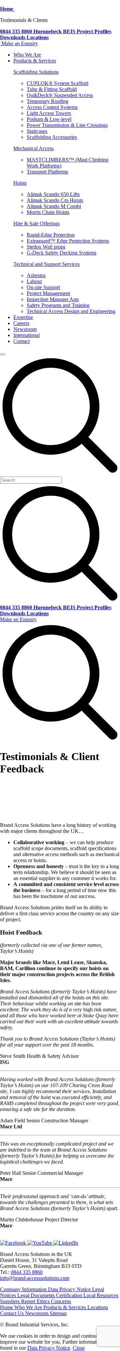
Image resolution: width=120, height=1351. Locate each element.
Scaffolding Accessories (52, 137)
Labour (34, 281)
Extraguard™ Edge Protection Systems (68, 241)
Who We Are (27, 54)
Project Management (48, 293)
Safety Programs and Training (58, 305)
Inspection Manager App (53, 299)
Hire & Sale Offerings (36, 223)
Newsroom (25, 329)
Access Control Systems (52, 107)
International (26, 335)
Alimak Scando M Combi (54, 206)
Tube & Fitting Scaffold (52, 89)
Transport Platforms (47, 171)
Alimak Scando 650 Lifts (53, 194)
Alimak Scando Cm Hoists (55, 200)
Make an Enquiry (19, 43)
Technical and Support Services (46, 264)
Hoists (20, 183)
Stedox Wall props (46, 247)
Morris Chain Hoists (48, 212)
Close (79, 1348)
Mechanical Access (33, 148)
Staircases (37, 131)
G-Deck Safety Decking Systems (61, 253)
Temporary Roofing (47, 101)
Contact (21, 341)
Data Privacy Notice (48, 1348)
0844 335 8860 (27, 1272)
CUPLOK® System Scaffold (57, 83)
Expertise (23, 317)
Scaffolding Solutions (36, 72)
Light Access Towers (49, 113)
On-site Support (43, 287)
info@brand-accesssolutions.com (34, 1278)
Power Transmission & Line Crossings (67, 125)
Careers (21, 323)
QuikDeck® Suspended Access (60, 95)
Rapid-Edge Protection (51, 235)
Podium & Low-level (49, 119)
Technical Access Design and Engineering (71, 311)
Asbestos (36, 275)
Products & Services (34, 60)
